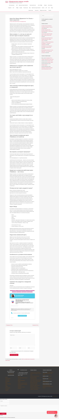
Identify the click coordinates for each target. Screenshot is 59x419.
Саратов (6, 390)
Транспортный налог (33, 5)
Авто (13, 7)
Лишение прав (25, 7)
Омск (6, 385)
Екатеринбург (7, 381)
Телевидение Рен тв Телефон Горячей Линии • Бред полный (48, 373)
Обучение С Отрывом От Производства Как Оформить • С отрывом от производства (47, 43)
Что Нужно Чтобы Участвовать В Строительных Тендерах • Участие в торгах (47, 27)
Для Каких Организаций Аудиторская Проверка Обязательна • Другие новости (47, 39)
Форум (52, 7)
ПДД (29, 7)
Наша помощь (50, 5)
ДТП (17, 5)
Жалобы (43, 7)
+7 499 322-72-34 (55, 396)
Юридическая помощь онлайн (19, 1)
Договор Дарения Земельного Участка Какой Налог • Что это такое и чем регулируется (47, 51)
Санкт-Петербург (7, 378)
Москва (6, 377)
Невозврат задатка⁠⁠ (50, 60)
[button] (52, 10)
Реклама (19, 381)
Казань (6, 382)
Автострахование (11, 5)
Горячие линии (30, 10)
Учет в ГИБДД (40, 5)
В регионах (19, 388)
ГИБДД (17, 7)
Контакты (19, 376)
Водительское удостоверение (23, 5)
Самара (6, 386)
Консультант (37, 10)
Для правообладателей (21, 380)
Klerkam (18, 21)
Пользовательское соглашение (22, 384)
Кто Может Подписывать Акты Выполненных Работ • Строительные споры (47, 31)
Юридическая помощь (43, 10)
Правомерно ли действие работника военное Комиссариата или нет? (48, 386)
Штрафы (45, 5)
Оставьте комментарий (13, 21)
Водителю (9, 7)
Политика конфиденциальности (22, 377)
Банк (49, 7)
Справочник (19, 385)
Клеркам (49, 10)
